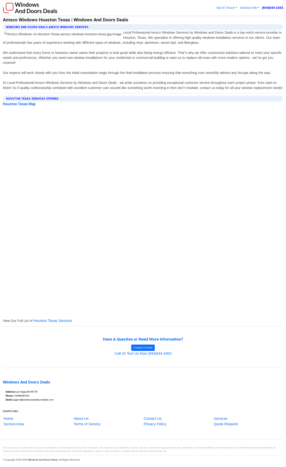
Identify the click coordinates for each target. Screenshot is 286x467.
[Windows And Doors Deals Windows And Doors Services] (30, 7)
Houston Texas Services (52, 321)
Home (8, 418)
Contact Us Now (143, 347)
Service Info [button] (248, 7)
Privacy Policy (155, 424)
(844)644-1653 (272, 7)
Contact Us (153, 418)
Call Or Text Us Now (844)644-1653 (143, 353)
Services (221, 418)
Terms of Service (87, 424)
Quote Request (226, 424)
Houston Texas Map (19, 104)
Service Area (13, 424)
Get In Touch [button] (225, 7)
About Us (81, 418)
